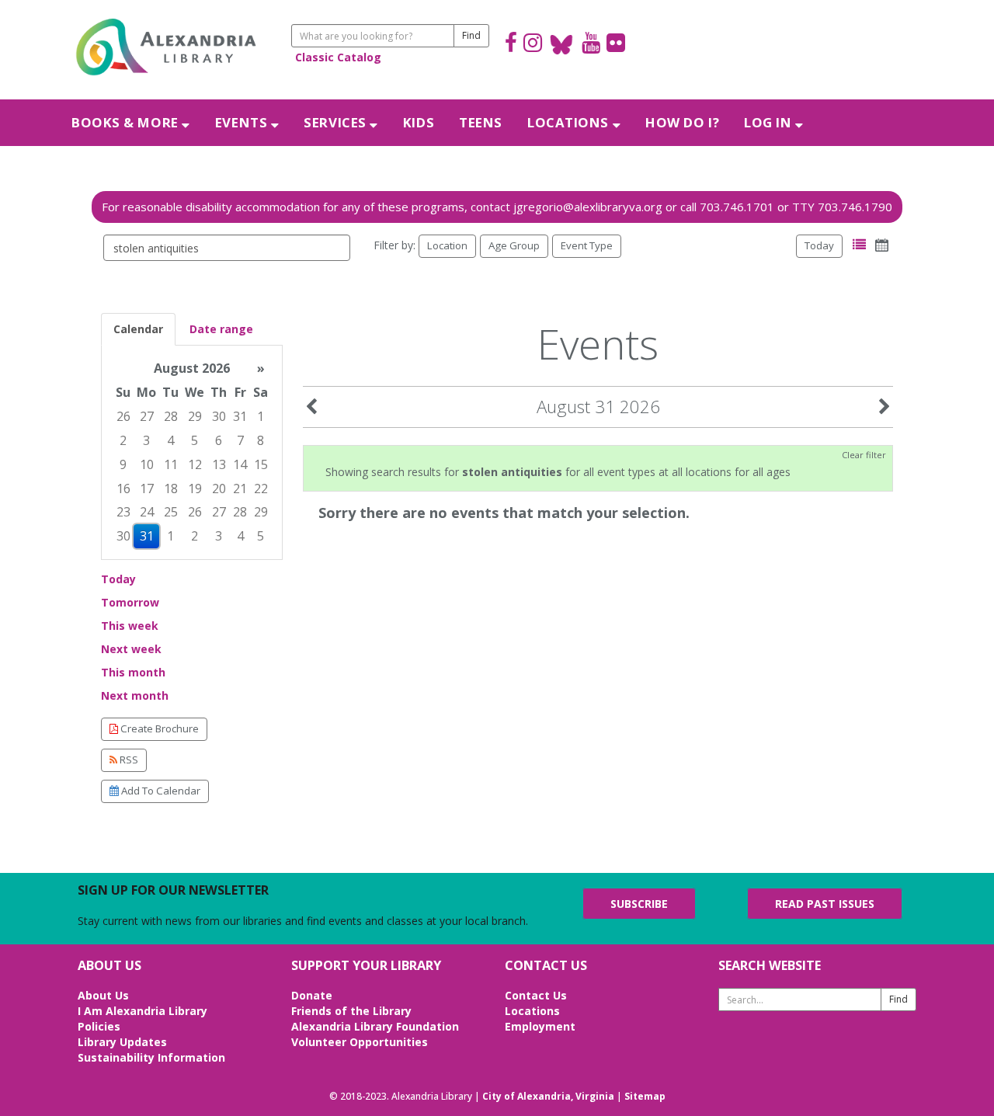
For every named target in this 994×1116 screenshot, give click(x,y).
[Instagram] (532, 44)
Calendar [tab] (138, 329)
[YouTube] (591, 44)
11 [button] (171, 464)
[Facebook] (511, 44)
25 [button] (171, 511)
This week (129, 625)
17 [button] (147, 488)
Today (819, 245)
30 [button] (219, 416)
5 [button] (194, 440)
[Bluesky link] (561, 44)
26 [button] (123, 416)
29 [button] (195, 416)
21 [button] (240, 488)
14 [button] (240, 464)
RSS (127, 760)
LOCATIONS (570, 122)
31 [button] (240, 416)
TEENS (480, 122)
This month (133, 672)
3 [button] (146, 440)
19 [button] (195, 488)
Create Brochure (158, 728)
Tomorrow (130, 602)
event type (587, 245)
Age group (514, 245)
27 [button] (147, 416)
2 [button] (123, 440)
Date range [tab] (221, 329)
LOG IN (769, 122)
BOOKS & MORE (126, 122)
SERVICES (337, 122)
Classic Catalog (338, 57)
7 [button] (240, 440)
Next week (131, 648)
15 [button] (261, 464)
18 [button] (171, 488)
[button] (859, 245)
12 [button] (195, 464)
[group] (191, 452)
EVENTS (243, 122)
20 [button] (219, 488)
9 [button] (123, 464)
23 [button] (123, 511)
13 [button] (219, 464)
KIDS (418, 122)
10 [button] (147, 464)
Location (447, 245)
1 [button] (260, 416)
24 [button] (147, 511)
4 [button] (170, 440)
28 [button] (171, 416)
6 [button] (218, 440)
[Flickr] (615, 44)
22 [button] (261, 488)
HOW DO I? (682, 122)
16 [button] (123, 488)
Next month (135, 695)
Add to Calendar (159, 791)
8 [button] (260, 440)
